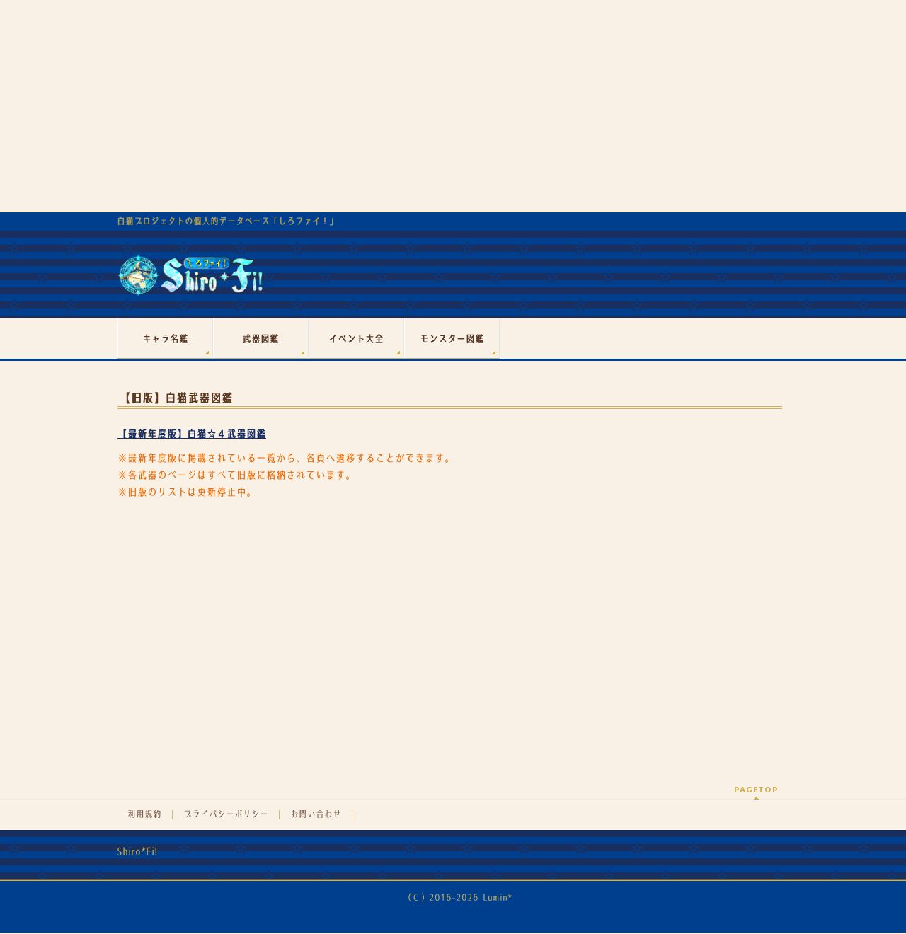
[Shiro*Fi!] (190, 280)
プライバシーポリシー (225, 814)
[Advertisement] (453, 106)
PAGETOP (756, 789)
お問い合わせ (315, 814)
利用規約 (144, 814)
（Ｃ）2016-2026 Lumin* (457, 897)
